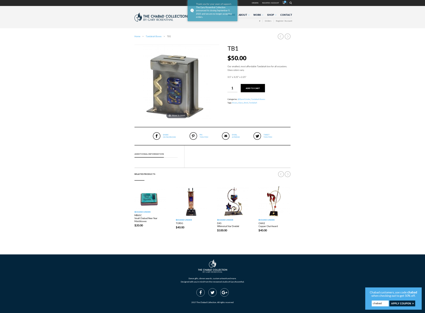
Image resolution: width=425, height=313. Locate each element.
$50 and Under (244, 99)
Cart (284, 3)
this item (204, 136)
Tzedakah (253, 103)
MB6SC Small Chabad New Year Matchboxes (145, 218)
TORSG (179, 223)
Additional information (149, 154)
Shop (270, 14)
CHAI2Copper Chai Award (268, 225)
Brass (234, 103)
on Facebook (169, 136)
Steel (246, 103)
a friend (236, 136)
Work (257, 14)
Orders (255, 3)
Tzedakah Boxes (154, 36)
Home (137, 36)
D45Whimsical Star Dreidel (228, 225)
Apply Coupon (401, 303)
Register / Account (270, 3)
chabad (412, 292)
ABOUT (243, 14)
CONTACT (286, 14)
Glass (240, 103)
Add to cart (253, 88)
